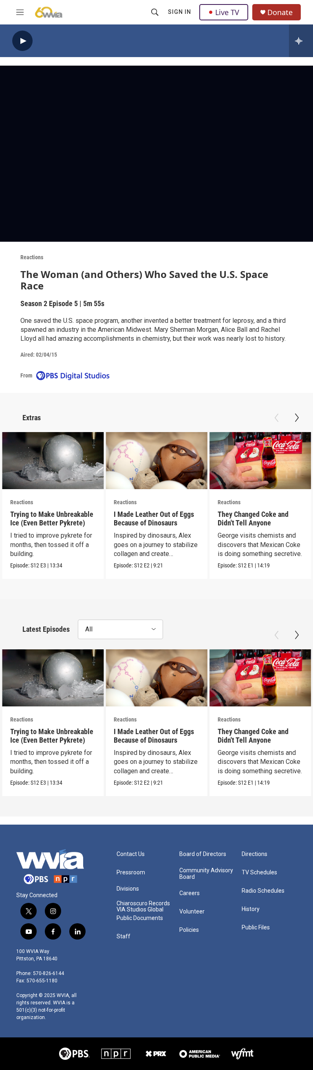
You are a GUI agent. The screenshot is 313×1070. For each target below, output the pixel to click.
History (251, 909)
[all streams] (301, 40)
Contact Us (131, 854)
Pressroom (131, 872)
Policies (189, 930)
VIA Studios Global (140, 910)
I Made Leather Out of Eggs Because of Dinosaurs (154, 518)
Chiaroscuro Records (143, 903)
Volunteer (192, 912)
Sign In (179, 12)
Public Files (256, 927)
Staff (123, 936)
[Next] (297, 418)
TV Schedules (259, 872)
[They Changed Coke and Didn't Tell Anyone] (260, 460)
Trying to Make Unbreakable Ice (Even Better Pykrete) (51, 518)
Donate (280, 12)
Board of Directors (202, 854)
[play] (22, 41)
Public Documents (140, 918)
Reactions (31, 257)
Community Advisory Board (206, 873)
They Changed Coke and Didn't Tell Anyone (253, 518)
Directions (254, 854)
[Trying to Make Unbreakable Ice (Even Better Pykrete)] (53, 460)
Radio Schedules (263, 891)
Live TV (227, 12)
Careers (189, 893)
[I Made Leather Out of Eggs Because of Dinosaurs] (156, 460)
